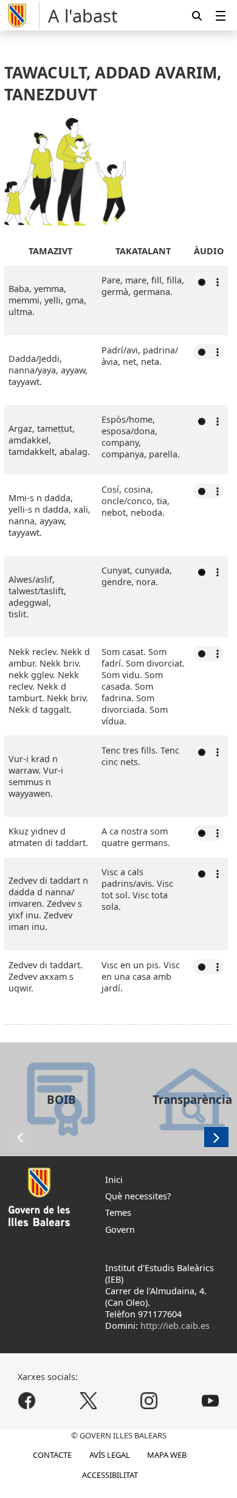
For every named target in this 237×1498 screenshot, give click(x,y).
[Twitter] (87, 1400)
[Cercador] (197, 15)
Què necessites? (138, 1196)
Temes (118, 1212)
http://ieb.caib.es (175, 1325)
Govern (120, 1229)
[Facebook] (27, 1400)
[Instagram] (149, 1400)
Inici (114, 1179)
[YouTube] (210, 1400)
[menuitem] (220, 15)
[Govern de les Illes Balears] (22, 15)
